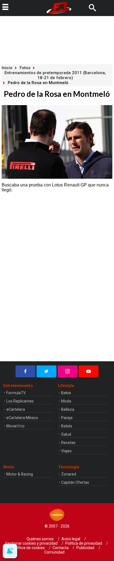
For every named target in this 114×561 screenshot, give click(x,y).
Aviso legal (70, 539)
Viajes (66, 451)
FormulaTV (16, 393)
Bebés (66, 426)
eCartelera (15, 409)
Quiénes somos (40, 539)
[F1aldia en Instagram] (67, 371)
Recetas (68, 442)
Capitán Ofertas (75, 482)
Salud (66, 434)
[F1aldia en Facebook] (25, 371)
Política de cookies (29, 548)
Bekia (66, 393)
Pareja (66, 417)
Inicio (7, 67)
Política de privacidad (83, 543)
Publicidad (85, 548)
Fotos (25, 67)
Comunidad (54, 552)
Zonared (68, 474)
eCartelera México (22, 417)
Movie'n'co (15, 426)
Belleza (67, 409)
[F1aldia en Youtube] (89, 371)
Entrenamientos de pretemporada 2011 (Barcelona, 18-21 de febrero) (55, 75)
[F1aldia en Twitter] (46, 371)
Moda (66, 401)
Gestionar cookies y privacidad (31, 543)
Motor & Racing (19, 474)
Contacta (61, 548)
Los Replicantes (20, 401)
